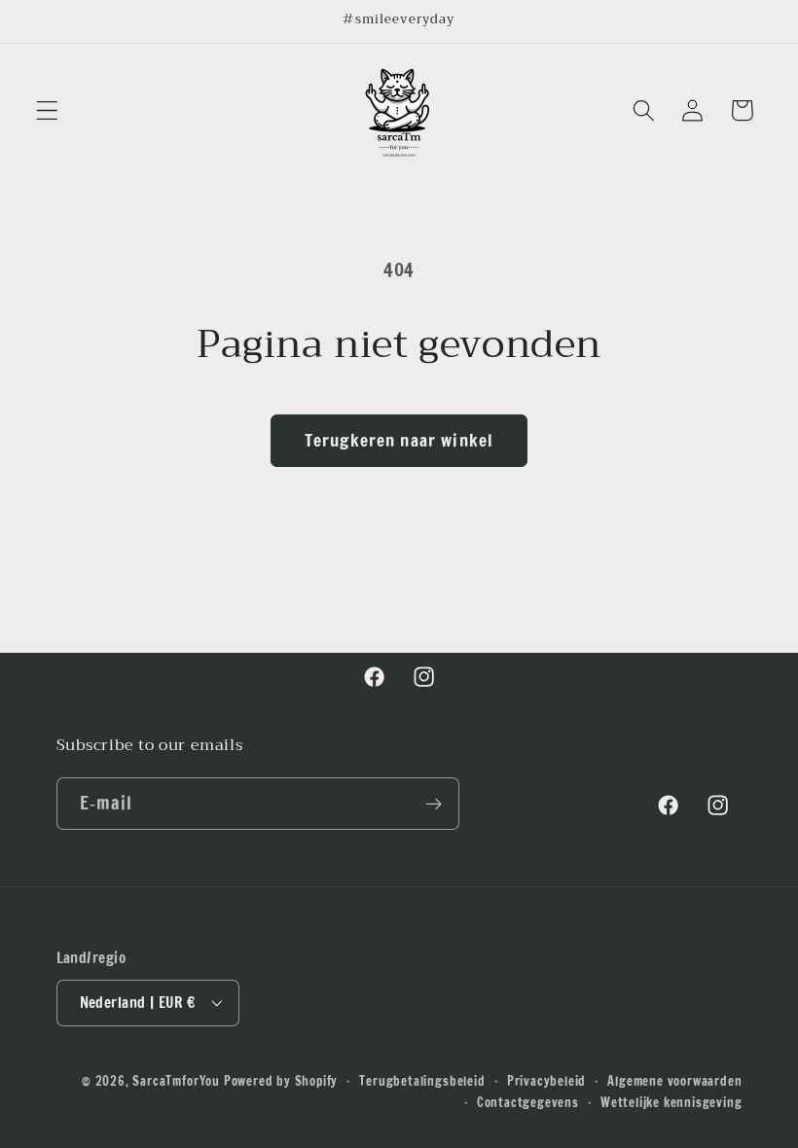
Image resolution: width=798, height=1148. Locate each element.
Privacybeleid (546, 1081)
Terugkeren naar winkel (399, 440)
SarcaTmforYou (175, 1081)
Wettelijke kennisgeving (671, 1102)
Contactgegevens (528, 1102)
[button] (47, 110)
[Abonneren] (433, 803)
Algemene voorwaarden (674, 1081)
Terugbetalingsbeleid (422, 1081)
